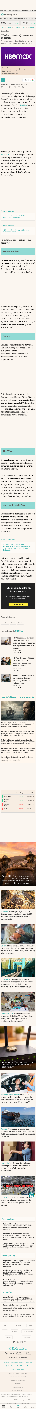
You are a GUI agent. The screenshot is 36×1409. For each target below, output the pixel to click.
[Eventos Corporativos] (20, 1353)
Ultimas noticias (6, 19)
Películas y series (19, 27)
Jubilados (25, 11)
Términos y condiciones (18, 1380)
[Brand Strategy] (28, 1353)
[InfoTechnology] (23, 1357)
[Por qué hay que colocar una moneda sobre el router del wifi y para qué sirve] (18, 1048)
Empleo (30, 1325)
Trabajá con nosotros (18, 1369)
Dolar (11, 1407)
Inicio (18, 1407)
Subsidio (8, 1337)
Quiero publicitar (20, 604)
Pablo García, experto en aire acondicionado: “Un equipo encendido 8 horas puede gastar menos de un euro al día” (18, 750)
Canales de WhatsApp (17, 1362)
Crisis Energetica (28, 1331)
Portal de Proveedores (23, 1366)
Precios (14, 1331)
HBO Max (30, 27)
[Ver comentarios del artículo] (23, 87)
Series (13, 622)
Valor (32, 793)
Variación (19, 793)
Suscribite (29, 1362)
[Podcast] (13, 1358)
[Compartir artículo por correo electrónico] (19, 87)
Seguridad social (14, 11)
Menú (3, 1407)
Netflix (6, 1325)
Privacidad (18, 1383)
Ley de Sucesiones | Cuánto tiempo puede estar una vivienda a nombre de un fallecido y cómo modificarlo (17, 759)
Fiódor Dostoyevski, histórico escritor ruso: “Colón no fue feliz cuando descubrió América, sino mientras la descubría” (18, 724)
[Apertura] (9, 1353)
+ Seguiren (29, 80)
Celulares (18, 1325)
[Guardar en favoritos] (3, 80)
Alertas (25, 1407)
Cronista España (6, 27)
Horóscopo (26, 1337)
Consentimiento (18, 1387)
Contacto (6, 1362)
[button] (31, 1195)
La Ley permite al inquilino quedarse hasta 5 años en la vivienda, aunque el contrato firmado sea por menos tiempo (17, 733)
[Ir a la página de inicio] (2, 14)
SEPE (4, 1331)
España (20, 622)
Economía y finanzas (20, 19)
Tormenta (3, 11)
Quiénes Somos (10, 1366)
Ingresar (32, 1407)
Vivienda (33, 11)
